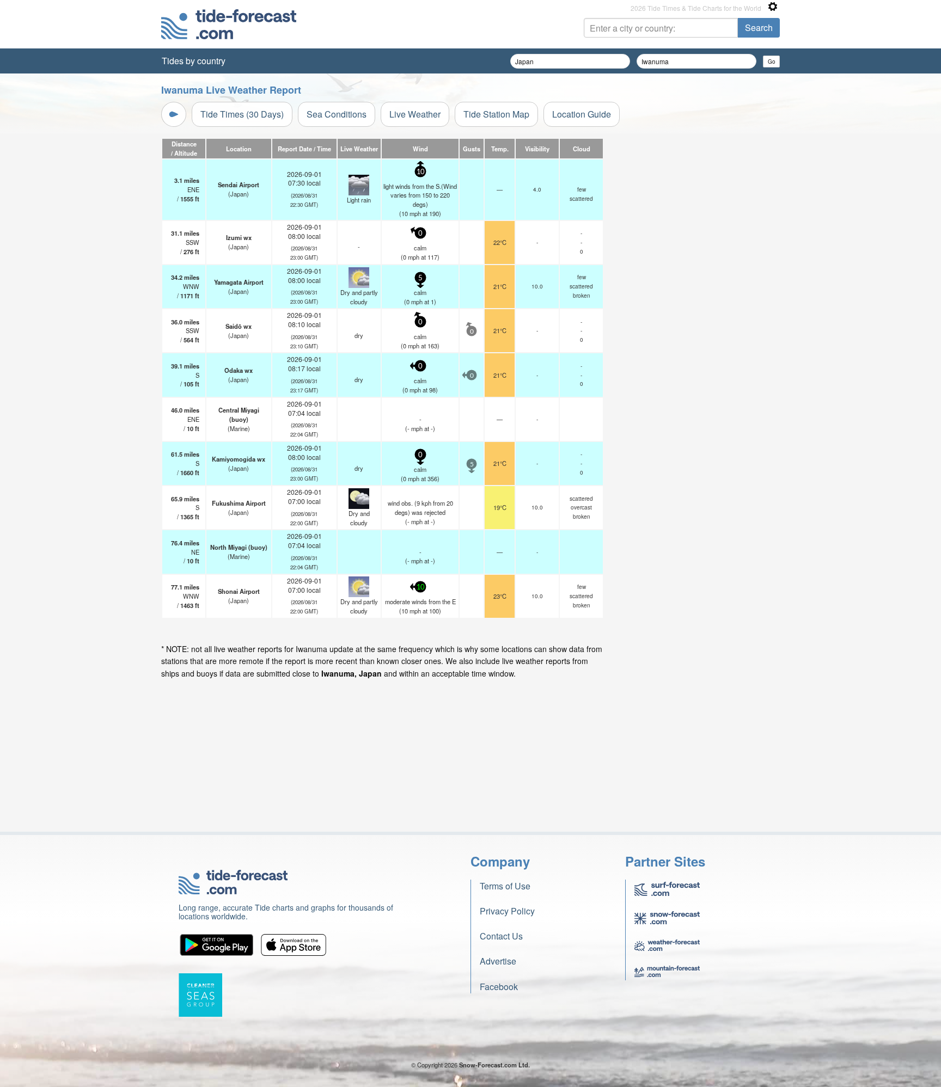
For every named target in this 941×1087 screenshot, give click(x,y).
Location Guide (581, 114)
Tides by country (193, 60)
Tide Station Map (496, 114)
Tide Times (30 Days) (242, 114)
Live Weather (415, 114)
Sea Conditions (336, 114)
